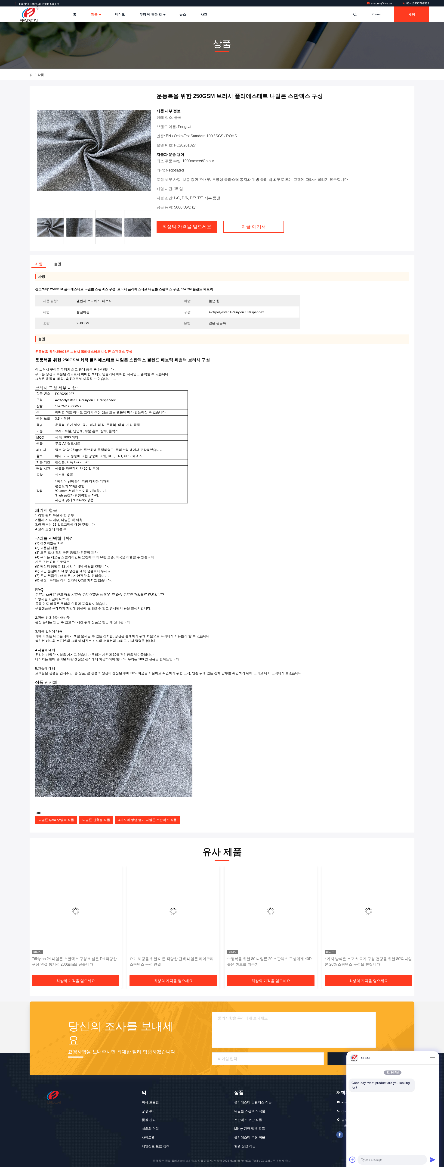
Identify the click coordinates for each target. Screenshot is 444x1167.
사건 (204, 14)
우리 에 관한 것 (151, 14)
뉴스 (182, 14)
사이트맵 (148, 1137)
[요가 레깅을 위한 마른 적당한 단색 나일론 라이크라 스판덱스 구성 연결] (127, 911)
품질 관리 (149, 1120)
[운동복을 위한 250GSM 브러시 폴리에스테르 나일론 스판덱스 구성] (94, 150)
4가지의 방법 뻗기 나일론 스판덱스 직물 (147, 820)
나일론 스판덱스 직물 (249, 1111)
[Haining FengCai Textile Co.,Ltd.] (29, 14)
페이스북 (339, 1134)
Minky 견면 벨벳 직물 (249, 1128)
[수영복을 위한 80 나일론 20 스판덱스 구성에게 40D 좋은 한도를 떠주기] (225, 911)
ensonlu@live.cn (382, 3)
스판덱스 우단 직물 (248, 1120)
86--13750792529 (417, 3)
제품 (95, 14)
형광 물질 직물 (245, 1146)
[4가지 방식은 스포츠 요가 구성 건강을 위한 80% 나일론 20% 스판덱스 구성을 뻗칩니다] (322, 911)
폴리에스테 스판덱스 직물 (253, 1102)
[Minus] (432, 1058)
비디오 (120, 14)
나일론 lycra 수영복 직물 (56, 820)
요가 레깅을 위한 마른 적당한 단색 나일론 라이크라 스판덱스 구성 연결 (126, 961)
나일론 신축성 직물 (96, 820)
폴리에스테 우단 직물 (249, 1137)
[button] (38, 922)
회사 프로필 (150, 1102)
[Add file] (352, 1160)
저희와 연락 (150, 1128)
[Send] (432, 1160)
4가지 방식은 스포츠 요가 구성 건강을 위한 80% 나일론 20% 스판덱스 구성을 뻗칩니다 (322, 961)
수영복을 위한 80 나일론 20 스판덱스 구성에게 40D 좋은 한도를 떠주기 (223, 961)
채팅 (412, 14)
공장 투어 (149, 1111)
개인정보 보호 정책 (156, 1146)
